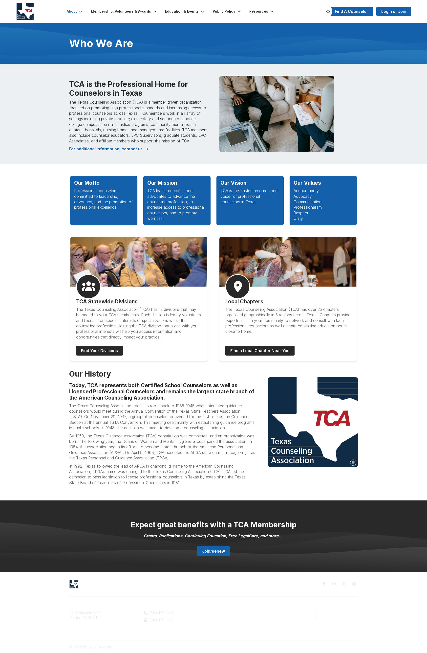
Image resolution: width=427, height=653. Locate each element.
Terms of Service (333, 613)
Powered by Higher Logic (337, 646)
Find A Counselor (351, 11)
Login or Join (393, 11)
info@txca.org (160, 627)
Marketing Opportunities (236, 622)
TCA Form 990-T (331, 617)
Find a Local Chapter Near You (260, 350)
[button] (75, 11)
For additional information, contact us (106, 148)
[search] (322, 11)
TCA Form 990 (301, 617)
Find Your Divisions (99, 350)
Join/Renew (213, 551)
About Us (223, 613)
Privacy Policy (301, 613)
